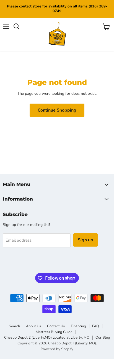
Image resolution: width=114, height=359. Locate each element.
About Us (33, 326)
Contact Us (56, 326)
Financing (78, 326)
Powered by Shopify (57, 349)
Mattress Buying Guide (54, 332)
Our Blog (102, 337)
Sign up (85, 240)
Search (14, 326)
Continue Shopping (57, 110)
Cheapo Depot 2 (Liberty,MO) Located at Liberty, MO (46, 337)
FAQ (95, 326)
